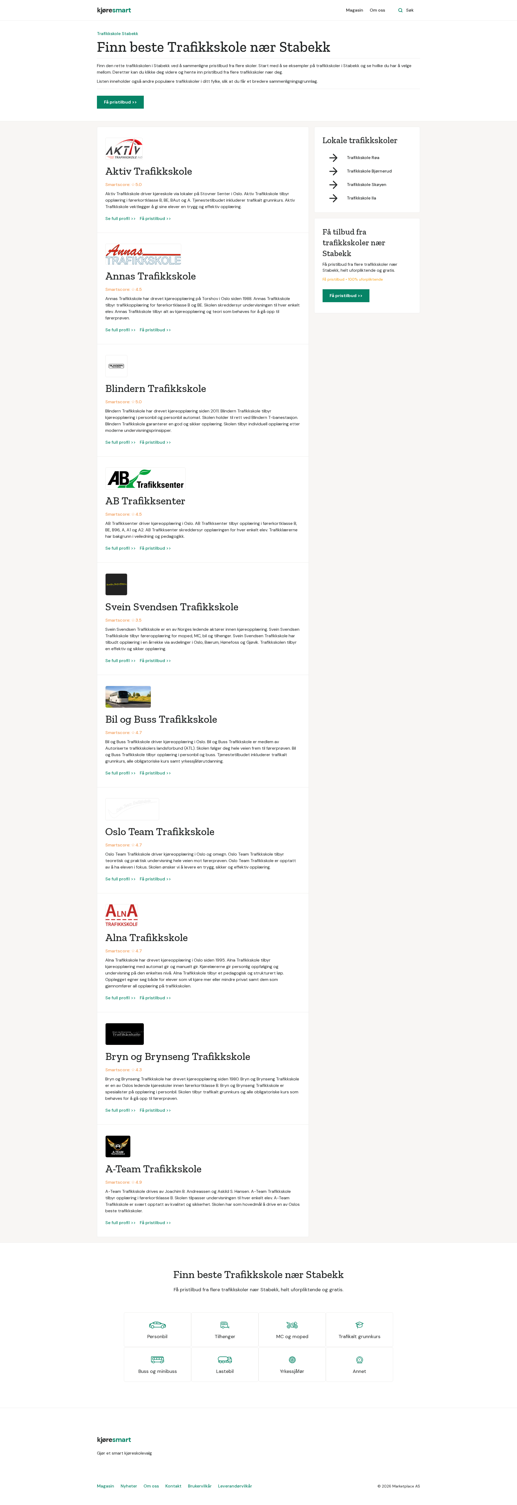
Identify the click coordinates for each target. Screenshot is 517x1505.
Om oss (377, 10)
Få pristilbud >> (120, 102)
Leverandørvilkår (235, 1486)
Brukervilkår (200, 1486)
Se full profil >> (120, 218)
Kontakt (173, 1486)
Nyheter (129, 1486)
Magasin (354, 10)
